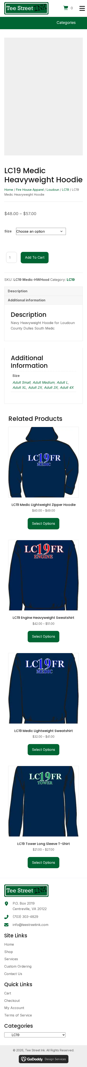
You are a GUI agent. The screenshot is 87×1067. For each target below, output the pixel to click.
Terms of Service (18, 1015)
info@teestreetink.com (30, 925)
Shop (8, 952)
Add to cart (34, 257)
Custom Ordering (17, 966)
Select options (43, 523)
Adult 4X (66, 387)
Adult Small (21, 382)
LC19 (65, 190)
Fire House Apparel (30, 190)
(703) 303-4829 (25, 917)
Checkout (12, 1000)
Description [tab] (17, 291)
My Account (14, 1008)
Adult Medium (43, 382)
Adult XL (19, 387)
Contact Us (13, 974)
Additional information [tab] (26, 300)
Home (8, 190)
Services (11, 959)
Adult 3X (51, 387)
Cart (7, 993)
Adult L (62, 382)
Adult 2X (35, 387)
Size (8, 231)
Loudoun (52, 190)
